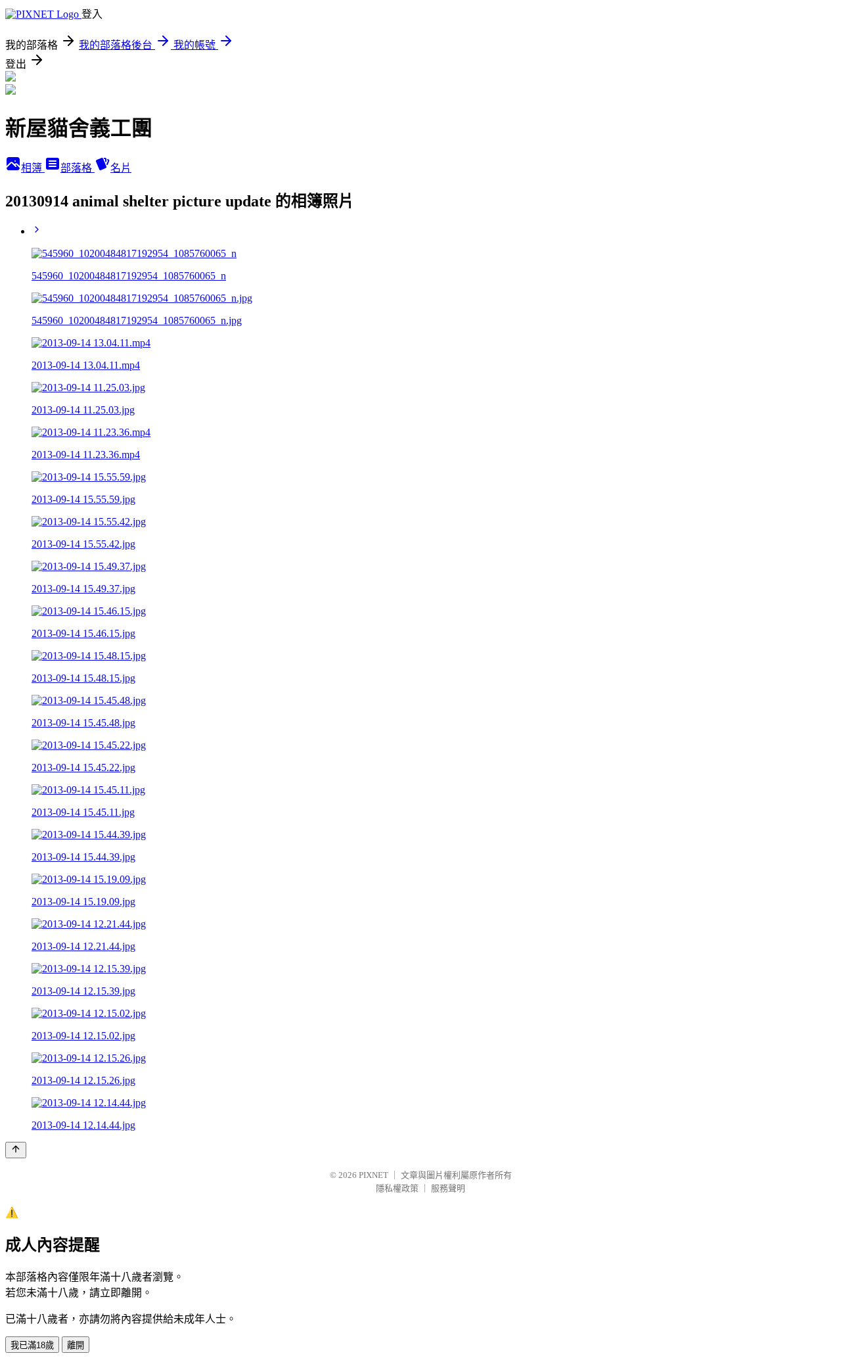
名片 (120, 168)
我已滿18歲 (32, 1345)
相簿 (33, 168)
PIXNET (373, 1175)
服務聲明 (448, 1188)
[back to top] (15, 1150)
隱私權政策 (397, 1188)
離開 (75, 1345)
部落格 (77, 168)
